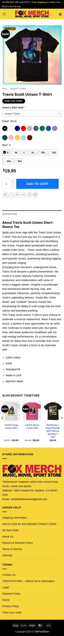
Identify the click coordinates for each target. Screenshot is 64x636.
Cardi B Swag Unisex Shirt (11, 426)
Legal (5, 587)
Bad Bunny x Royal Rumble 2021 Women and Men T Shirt (53, 431)
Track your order (12, 612)
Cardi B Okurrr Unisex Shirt (32, 426)
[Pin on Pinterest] (29, 195)
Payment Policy (11, 593)
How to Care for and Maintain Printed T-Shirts (29, 523)
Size (5, 145)
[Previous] (2, 423)
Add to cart (37, 183)
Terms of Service (12, 549)
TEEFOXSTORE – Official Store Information (28, 581)
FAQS (5, 599)
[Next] (61, 423)
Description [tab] (9, 214)
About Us (7, 536)
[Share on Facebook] (11, 195)
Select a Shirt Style (13, 107)
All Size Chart (10, 530)
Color (5, 121)
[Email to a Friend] (23, 195)
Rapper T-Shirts (18, 88)
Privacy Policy (10, 606)
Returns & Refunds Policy (17, 542)
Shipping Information (14, 517)
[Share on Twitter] (17, 195)
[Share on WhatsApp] (5, 195)
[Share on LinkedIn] (35, 195)
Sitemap (7, 555)
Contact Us (8, 574)
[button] (4, 14)
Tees (4, 88)
